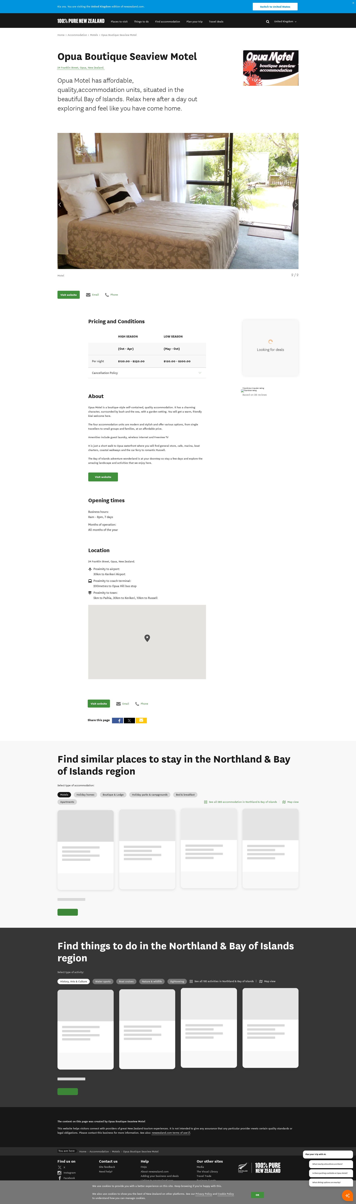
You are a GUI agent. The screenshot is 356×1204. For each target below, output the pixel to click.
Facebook (69, 1178)
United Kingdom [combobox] (284, 21)
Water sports (103, 981)
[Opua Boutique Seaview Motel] (271, 68)
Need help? (105, 1171)
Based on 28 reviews (255, 394)
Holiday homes (85, 794)
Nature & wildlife (152, 981)
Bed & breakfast (185, 794)
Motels (64, 794)
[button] (119, 21)
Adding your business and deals (160, 1176)
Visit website (68, 294)
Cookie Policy (226, 1193)
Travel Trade (204, 1176)
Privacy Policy (204, 1193)
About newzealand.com (155, 1171)
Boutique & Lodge (113, 794)
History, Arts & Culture (73, 981)
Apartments (67, 802)
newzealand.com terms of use (171, 1132)
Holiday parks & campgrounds (150, 794)
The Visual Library (207, 1171)
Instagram (69, 1172)
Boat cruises (126, 981)
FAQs (144, 1167)
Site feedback (107, 1167)
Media (200, 1167)
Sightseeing (177, 981)
